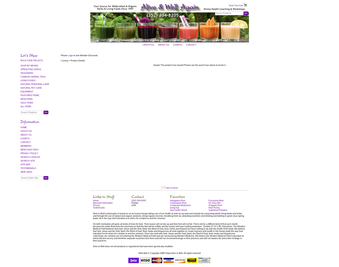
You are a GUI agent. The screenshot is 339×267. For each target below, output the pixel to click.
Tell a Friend (172, 188)
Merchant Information (103, 203)
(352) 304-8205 (138, 200)
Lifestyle (148, 45)
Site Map (25, 164)
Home (24, 127)
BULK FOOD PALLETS (32, 60)
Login (70, 55)
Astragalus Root (177, 200)
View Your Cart (236, 5)
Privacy (96, 205)
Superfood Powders (218, 210)
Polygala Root (215, 205)
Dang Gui (174, 208)
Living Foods (28, 80)
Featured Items (30, 95)
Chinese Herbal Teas (33, 77)
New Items (27, 99)
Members (26, 146)
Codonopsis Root (178, 203)
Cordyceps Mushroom (180, 205)
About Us (163, 45)
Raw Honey (214, 208)
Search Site (28, 161)
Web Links (26, 172)
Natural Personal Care (35, 84)
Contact (191, 45)
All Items (26, 106)
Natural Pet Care (31, 88)
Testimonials (28, 168)
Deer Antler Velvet (178, 210)
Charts (177, 45)
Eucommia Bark (216, 200)
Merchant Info (29, 150)
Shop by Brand (29, 66)
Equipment (27, 92)
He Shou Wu (215, 203)
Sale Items (27, 103)
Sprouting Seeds (31, 69)
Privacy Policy (29, 153)
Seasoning (27, 73)
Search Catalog (30, 157)
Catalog (64, 60)
